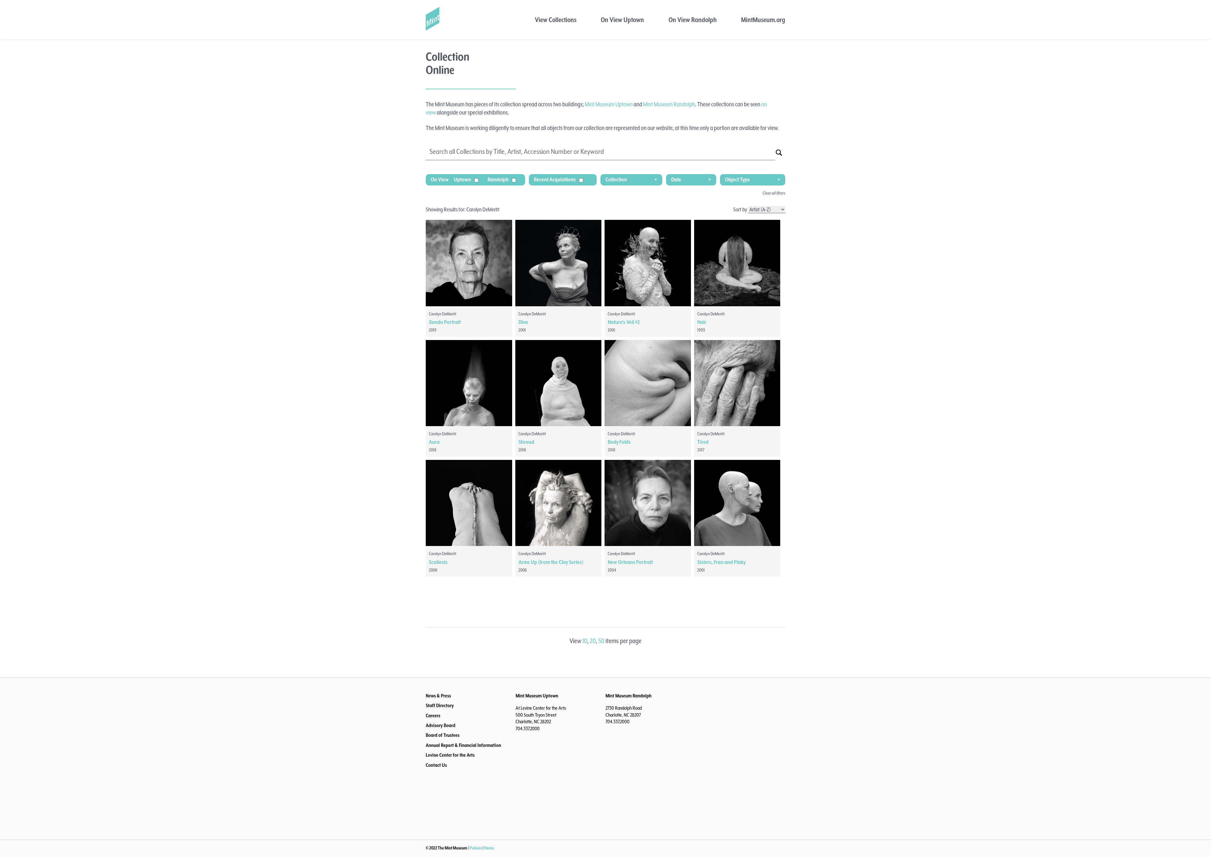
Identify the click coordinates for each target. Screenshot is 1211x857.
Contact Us (436, 765)
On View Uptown (622, 20)
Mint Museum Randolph (669, 104)
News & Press (438, 696)
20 (593, 641)
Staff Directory (440, 706)
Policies (476, 848)
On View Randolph (693, 20)
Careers (433, 716)
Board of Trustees (442, 735)
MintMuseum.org (763, 20)
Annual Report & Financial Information (463, 745)
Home (489, 848)
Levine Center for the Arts (450, 755)
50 (601, 641)
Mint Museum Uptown (609, 104)
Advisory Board (440, 726)
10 (584, 641)
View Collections (555, 20)
